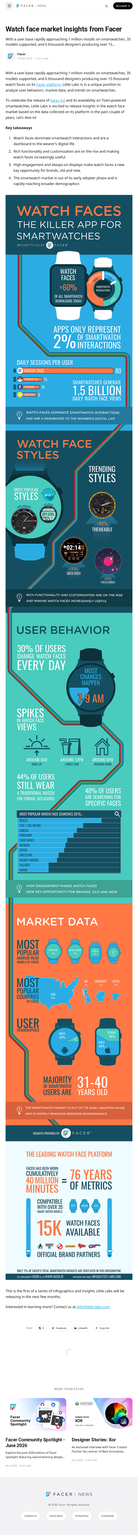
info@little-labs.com (93, 1306)
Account (123, 6)
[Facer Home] (31, 6)
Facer (21, 54)
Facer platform (48, 84)
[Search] (106, 6)
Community (107, 1515)
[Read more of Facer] (11, 56)
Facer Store (56, 1515)
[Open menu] (9, 6)
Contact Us (30, 1515)
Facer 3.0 (57, 100)
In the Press (81, 1515)
